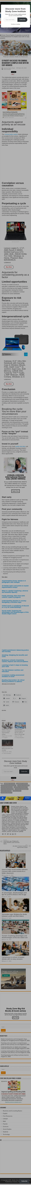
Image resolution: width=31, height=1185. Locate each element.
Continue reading (15, 24)
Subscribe (22, 19)
